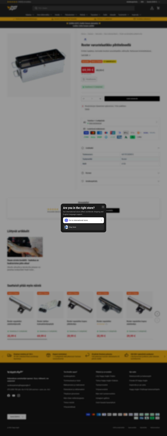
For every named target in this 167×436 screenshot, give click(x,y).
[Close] (103, 207)
